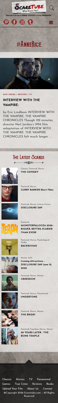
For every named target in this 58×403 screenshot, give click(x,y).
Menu (51, 22)
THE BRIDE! (28, 315)
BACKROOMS (29, 246)
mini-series (9, 94)
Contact (47, 389)
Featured (33, 169)
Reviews (22, 94)
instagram (22, 22)
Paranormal (42, 294)
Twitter (30, 22)
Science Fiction (43, 204)
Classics (24, 169)
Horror (41, 169)
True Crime (21, 384)
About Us (33, 389)
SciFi (30, 258)
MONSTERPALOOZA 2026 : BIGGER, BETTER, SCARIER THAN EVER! (37, 229)
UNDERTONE (29, 297)
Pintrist (6, 22)
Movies (33, 204)
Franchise (34, 329)
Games (6, 384)
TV (30, 94)
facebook (14, 22)
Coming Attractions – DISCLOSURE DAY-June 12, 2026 (36, 264)
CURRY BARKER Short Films (37, 190)
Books (50, 384)
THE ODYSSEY (29, 172)
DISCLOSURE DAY (31, 208)
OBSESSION (28, 279)
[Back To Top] (29, 364)
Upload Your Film (12, 389)
